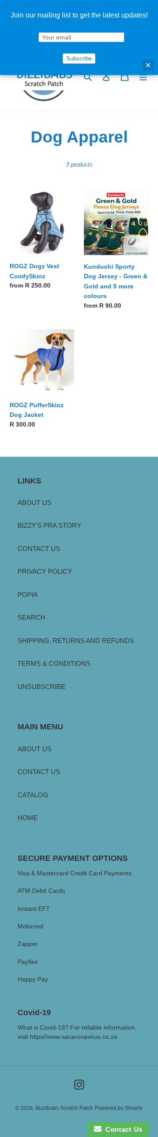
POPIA (28, 594)
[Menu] (143, 76)
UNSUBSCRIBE (41, 686)
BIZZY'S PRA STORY (49, 525)
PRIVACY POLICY (45, 571)
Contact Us (122, 1129)
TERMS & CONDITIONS (54, 663)
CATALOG (33, 795)
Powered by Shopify (119, 1108)
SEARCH (31, 617)
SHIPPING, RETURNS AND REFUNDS (76, 640)
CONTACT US (39, 548)
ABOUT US (34, 502)
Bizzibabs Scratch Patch (64, 1108)
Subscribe (79, 58)
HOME (28, 817)
